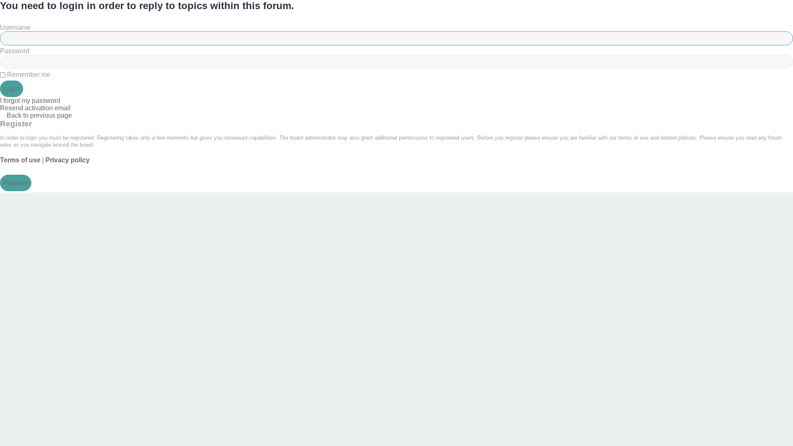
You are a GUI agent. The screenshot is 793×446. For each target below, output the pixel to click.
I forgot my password (30, 100)
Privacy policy (67, 160)
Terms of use (20, 160)
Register (15, 182)
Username (15, 27)
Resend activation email (35, 108)
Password (14, 51)
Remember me (27, 74)
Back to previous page (39, 115)
